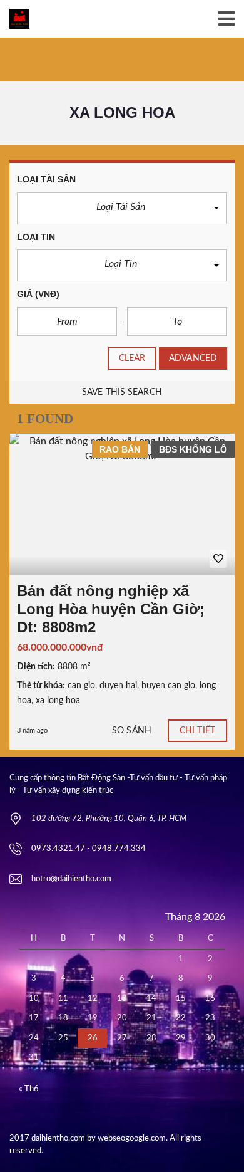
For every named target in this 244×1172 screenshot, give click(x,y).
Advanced (193, 358)
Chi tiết (197, 730)
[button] (122, 208)
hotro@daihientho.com (71, 879)
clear (132, 358)
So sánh (131, 730)
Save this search (122, 392)
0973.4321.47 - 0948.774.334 (88, 849)
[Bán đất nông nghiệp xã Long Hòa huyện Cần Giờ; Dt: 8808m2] (122, 504)
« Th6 (29, 1089)
